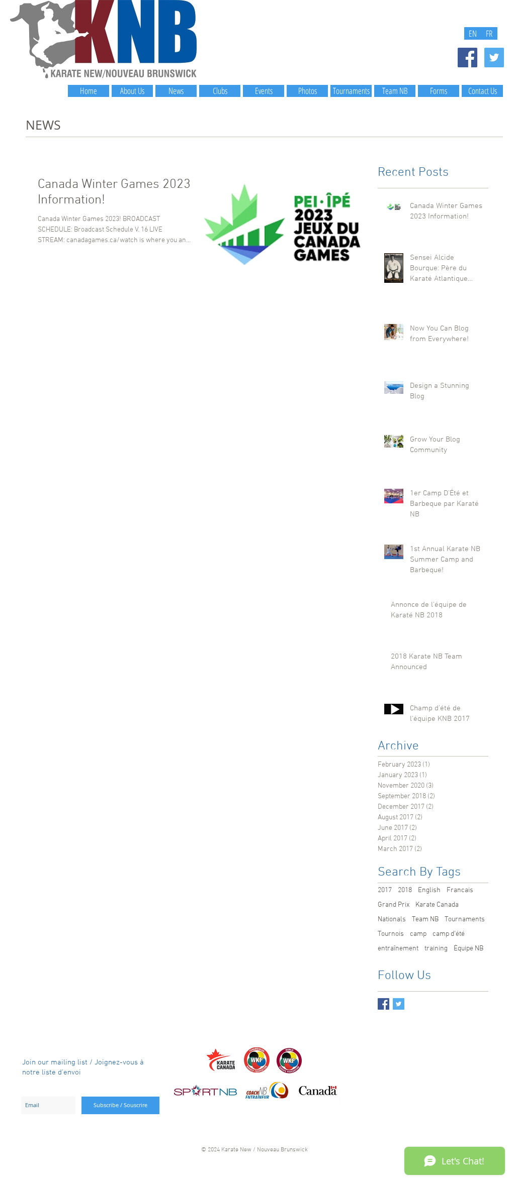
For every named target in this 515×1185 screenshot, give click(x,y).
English (429, 890)
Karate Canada (437, 905)
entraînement (398, 948)
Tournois (391, 934)
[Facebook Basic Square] (383, 1004)
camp (418, 934)
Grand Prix (393, 905)
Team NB (425, 919)
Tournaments (465, 919)
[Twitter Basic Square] (398, 1004)
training (436, 948)
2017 (385, 890)
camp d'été (449, 934)
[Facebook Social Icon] (467, 57)
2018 (405, 890)
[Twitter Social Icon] (494, 57)
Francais (460, 890)
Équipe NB (468, 948)
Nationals (392, 919)
